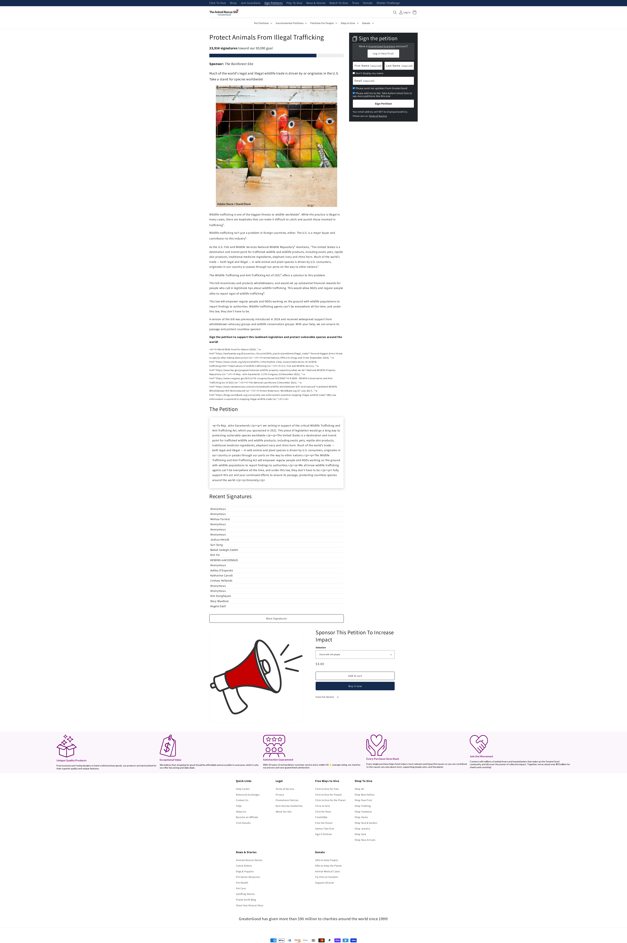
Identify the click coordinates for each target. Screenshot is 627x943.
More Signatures (276, 618)
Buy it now (355, 686)
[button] (395, 12)
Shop (233, 3)
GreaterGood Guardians (381, 46)
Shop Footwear (363, 811)
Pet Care (241, 888)
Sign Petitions (273, 3)
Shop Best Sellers (364, 794)
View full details (325, 696)
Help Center (243, 788)
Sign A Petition (323, 834)
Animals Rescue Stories (249, 860)
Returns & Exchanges (248, 794)
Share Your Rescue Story (249, 905)
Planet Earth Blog (246, 899)
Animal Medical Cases (327, 871)
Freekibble (321, 817)
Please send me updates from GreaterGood (381, 88)
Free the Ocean (323, 822)
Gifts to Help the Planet (328, 865)
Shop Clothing (363, 805)
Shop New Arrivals (365, 839)
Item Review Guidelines (289, 805)
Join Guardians (250, 3)
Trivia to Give (322, 805)
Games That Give (324, 828)
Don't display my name (369, 73)
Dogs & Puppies (245, 871)
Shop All (359, 788)
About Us (241, 811)
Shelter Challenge (388, 3)
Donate (368, 3)
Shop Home (361, 817)
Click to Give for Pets (327, 788)
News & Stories (316, 3)
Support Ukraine (324, 882)
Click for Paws (323, 811)
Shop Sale (360, 834)
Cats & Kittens (244, 865)
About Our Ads (284, 811)
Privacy (280, 794)
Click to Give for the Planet (330, 800)
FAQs (238, 805)
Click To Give (217, 3)
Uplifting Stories (245, 893)
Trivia (355, 3)
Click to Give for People (328, 794)
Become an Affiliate (247, 817)
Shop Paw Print (363, 800)
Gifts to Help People (326, 860)
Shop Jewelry (362, 828)
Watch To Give (339, 3)
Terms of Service (378, 115)
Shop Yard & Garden (366, 822)
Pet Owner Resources (248, 876)
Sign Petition (383, 103)
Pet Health (242, 882)
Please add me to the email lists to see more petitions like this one (382, 94)
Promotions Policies (287, 800)
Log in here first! (383, 53)
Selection (321, 647)
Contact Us (242, 800)
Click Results (243, 822)
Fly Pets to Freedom (326, 876)
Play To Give (294, 3)
